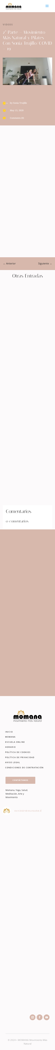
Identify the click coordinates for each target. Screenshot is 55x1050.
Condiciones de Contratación (24, 767)
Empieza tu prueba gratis (27, 680)
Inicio (9, 732)
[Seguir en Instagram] (32, 1017)
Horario (10, 747)
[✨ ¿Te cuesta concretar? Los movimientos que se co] (27, 898)
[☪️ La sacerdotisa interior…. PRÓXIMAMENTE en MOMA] (27, 963)
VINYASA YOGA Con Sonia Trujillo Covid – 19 (26, 405)
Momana (10, 737)
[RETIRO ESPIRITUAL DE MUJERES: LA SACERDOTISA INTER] (27, 866)
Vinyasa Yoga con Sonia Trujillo (25, 476)
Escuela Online (15, 742)
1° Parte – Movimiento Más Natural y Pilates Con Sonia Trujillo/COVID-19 (27, 332)
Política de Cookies (18, 752)
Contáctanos (20, 780)
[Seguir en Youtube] (47, 1017)
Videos (8, 24)
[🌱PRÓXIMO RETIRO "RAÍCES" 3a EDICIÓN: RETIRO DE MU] (27, 931)
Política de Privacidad (20, 757)
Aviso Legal (12, 762)
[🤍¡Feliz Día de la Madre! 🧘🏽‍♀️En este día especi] (27, 995)
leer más (19, 343)
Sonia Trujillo (20, 102)
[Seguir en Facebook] (39, 1017)
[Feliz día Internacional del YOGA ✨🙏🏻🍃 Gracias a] (27, 833)
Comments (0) (17, 117)
